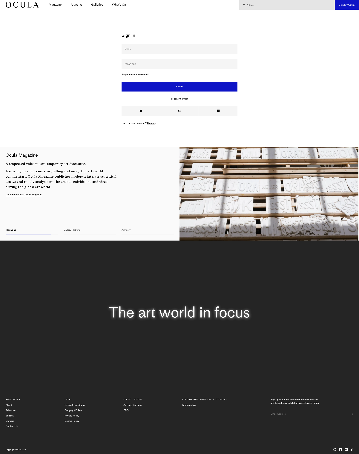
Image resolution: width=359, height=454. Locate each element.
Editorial (10, 415)
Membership (189, 405)
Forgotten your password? (135, 74)
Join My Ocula (347, 4)
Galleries (97, 4)
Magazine (55, 4)
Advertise (11, 410)
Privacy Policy (72, 415)
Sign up (151, 123)
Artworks (76, 4)
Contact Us (12, 426)
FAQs (126, 410)
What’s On (119, 4)
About (9, 405)
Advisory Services (132, 405)
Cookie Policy (72, 420)
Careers (10, 420)
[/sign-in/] (21, 5)
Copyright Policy (73, 410)
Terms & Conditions (75, 405)
